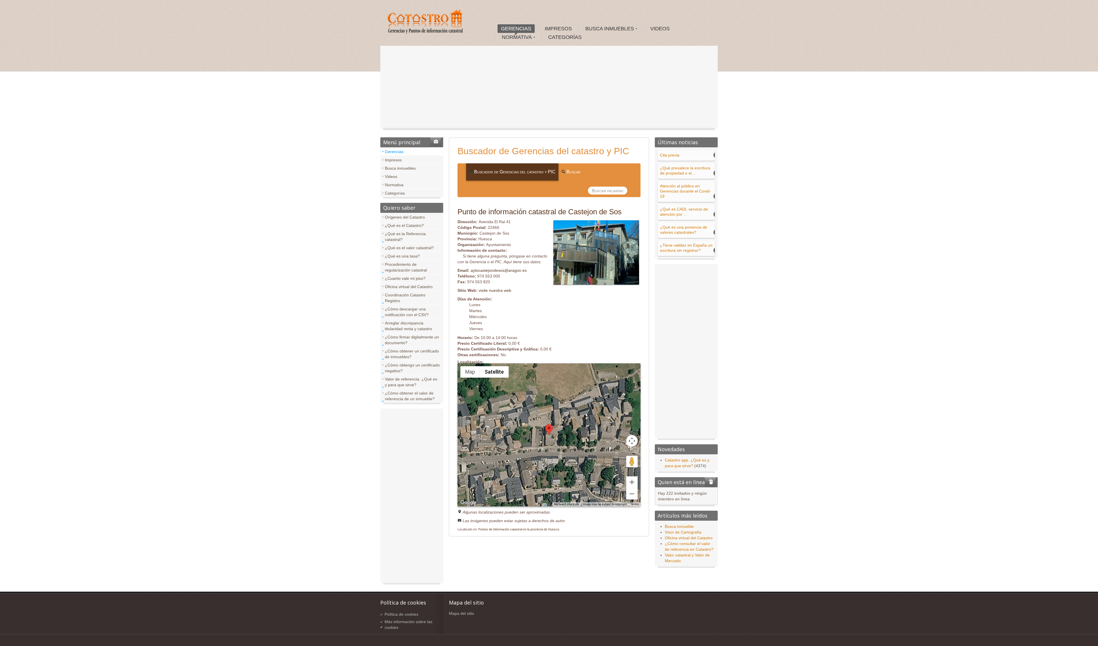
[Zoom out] (632, 494)
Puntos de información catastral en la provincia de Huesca (518, 529)
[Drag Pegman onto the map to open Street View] (632, 461)
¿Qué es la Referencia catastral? (405, 236)
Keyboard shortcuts (566, 504)
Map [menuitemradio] (470, 372)
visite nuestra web (495, 290)
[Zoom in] (632, 482)
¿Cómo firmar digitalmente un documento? (412, 340)
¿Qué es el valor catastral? (409, 247)
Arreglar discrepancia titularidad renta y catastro (408, 326)
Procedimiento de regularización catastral (406, 267)
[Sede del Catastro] (425, 23)
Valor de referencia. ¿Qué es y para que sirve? (411, 382)
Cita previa (669, 155)
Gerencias (394, 151)
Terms (634, 504)
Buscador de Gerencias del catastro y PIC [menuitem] (514, 171)
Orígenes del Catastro (405, 217)
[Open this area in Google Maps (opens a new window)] (468, 502)
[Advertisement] (549, 89)
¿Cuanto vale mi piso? (405, 278)
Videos (391, 176)
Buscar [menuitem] (572, 171)
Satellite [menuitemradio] (494, 372)
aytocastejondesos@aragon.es (499, 270)
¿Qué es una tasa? (402, 256)
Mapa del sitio (461, 613)
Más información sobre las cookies (408, 624)
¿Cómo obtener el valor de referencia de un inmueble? (410, 396)
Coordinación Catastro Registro (405, 298)
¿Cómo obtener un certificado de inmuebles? (412, 354)
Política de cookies (401, 614)
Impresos (393, 160)
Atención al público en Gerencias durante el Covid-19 (685, 191)
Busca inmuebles (400, 168)
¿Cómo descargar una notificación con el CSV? (407, 312)
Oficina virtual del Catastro (409, 286)
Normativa (394, 185)
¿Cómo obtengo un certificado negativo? (412, 368)
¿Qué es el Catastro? (404, 225)
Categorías (395, 193)
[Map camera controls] (632, 441)
